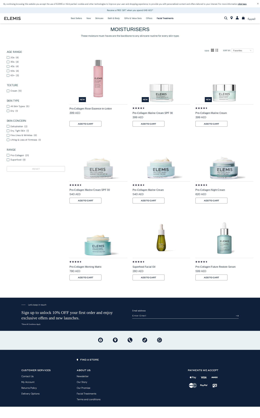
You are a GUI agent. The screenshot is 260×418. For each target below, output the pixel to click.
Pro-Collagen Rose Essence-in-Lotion (91, 108)
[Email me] (237, 315)
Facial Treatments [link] (165, 18)
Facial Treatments (86, 393)
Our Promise (83, 388)
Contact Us (27, 376)
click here (242, 4)
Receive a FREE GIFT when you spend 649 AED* (130, 10)
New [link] (89, 18)
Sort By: (227, 50)
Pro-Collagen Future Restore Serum (215, 267)
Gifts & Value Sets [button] (133, 18)
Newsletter (83, 376)
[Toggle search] (226, 18)
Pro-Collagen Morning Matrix (85, 267)
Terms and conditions (89, 399)
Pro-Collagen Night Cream (210, 190)
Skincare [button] (99, 18)
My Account (27, 382)
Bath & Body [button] (114, 18)
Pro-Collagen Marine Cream (211, 113)
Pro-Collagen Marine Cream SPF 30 (153, 113)
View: (206, 51)
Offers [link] (149, 18)
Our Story (82, 382)
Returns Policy (29, 388)
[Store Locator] (232, 18)
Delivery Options (30, 393)
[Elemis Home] (12, 18)
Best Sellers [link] (76, 18)
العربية (251, 18)
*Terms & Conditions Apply (30, 324)
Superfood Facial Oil (144, 267)
